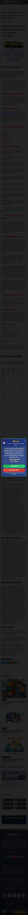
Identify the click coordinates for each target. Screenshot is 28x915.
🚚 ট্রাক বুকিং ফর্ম (14, 466)
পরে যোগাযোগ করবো (14, 470)
